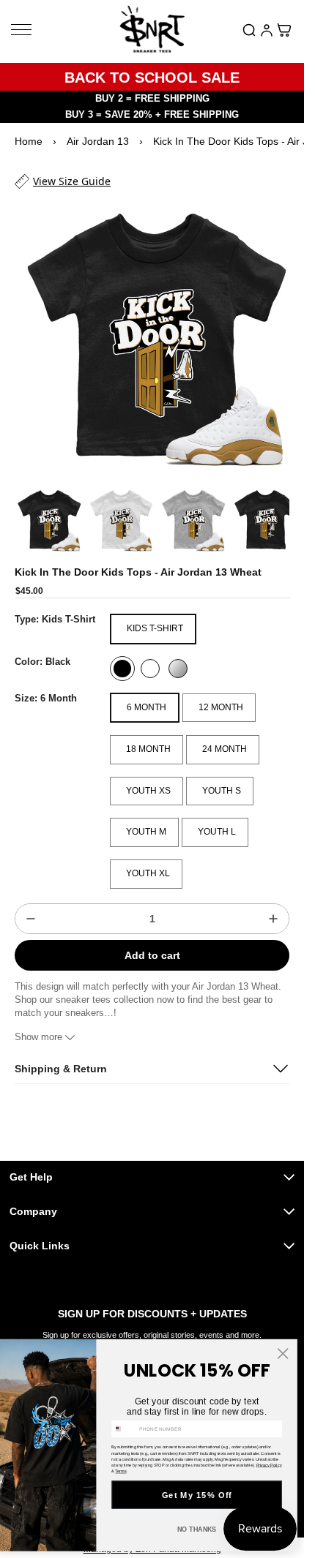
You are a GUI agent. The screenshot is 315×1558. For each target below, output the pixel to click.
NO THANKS (197, 1529)
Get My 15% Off (197, 1494)
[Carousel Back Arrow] (33, 507)
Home (28, 141)
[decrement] (30, 904)
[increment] (273, 904)
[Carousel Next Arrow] (270, 507)
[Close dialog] (282, 1353)
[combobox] (124, 1428)
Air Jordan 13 (98, 141)
